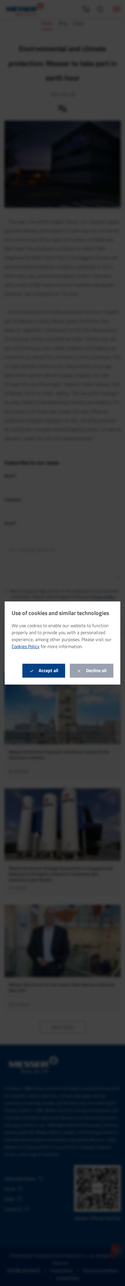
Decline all (95, 670)
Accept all (48, 670)
